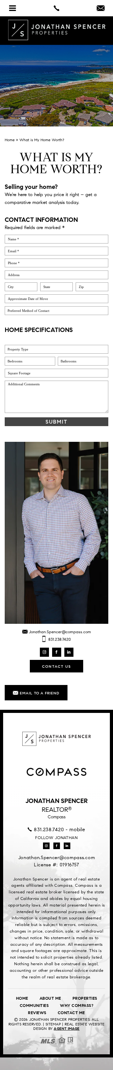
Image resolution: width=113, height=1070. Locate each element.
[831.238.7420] (56, 8)
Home (22, 998)
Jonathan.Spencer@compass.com (59, 631)
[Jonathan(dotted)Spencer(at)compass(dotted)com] (101, 8)
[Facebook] (56, 652)
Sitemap (53, 1024)
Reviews (37, 1012)
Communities (34, 1005)
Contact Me (71, 1012)
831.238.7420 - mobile (58, 829)
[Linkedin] (68, 652)
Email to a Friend (39, 693)
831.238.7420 (59, 639)
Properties (85, 998)
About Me (50, 998)
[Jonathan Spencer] (56, 30)
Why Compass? (76, 1005)
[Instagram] (44, 652)
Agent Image (66, 1028)
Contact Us (56, 666)
